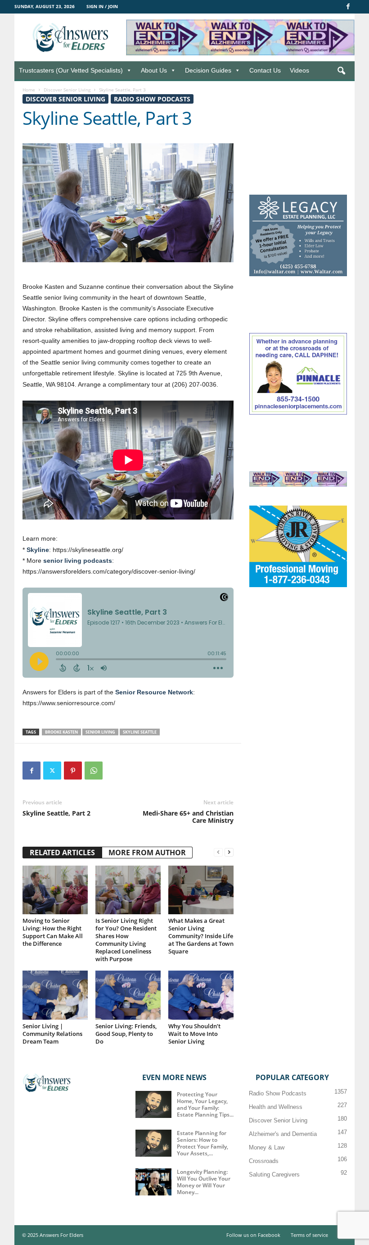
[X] (52, 771)
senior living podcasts (77, 560)
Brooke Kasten (61, 732)
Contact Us (265, 70)
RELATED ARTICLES (62, 852)
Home (28, 90)
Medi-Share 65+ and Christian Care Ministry (188, 817)
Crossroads (264, 1161)
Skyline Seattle (140, 732)
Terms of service (309, 1234)
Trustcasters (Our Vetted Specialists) (71, 70)
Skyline (38, 549)
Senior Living (100, 732)
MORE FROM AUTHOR (147, 852)
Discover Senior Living (67, 90)
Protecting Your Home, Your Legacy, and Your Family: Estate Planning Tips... (205, 1104)
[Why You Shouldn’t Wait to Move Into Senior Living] (201, 995)
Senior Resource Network (154, 692)
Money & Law (266, 1147)
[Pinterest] (73, 771)
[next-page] (229, 852)
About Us (154, 70)
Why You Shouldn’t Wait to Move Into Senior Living (194, 1033)
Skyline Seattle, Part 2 (56, 813)
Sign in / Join (102, 6)
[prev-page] (218, 852)
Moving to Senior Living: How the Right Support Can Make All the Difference (52, 932)
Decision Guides (208, 70)
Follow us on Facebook (253, 1234)
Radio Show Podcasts (152, 99)
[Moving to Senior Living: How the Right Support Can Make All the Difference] (55, 890)
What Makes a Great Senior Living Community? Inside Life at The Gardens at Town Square (201, 936)
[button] (341, 71)
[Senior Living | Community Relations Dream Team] (55, 995)
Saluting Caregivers (274, 1174)
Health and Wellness (275, 1107)
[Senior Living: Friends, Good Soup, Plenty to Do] (128, 995)
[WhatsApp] (94, 771)
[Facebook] (347, 7)
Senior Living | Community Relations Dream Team (52, 1033)
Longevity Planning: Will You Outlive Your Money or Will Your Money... (203, 1182)
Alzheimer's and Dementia (283, 1134)
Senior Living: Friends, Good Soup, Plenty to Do (126, 1033)
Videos (299, 70)
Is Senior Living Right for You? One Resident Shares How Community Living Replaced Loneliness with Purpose (126, 940)
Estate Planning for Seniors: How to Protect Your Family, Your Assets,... (202, 1143)
